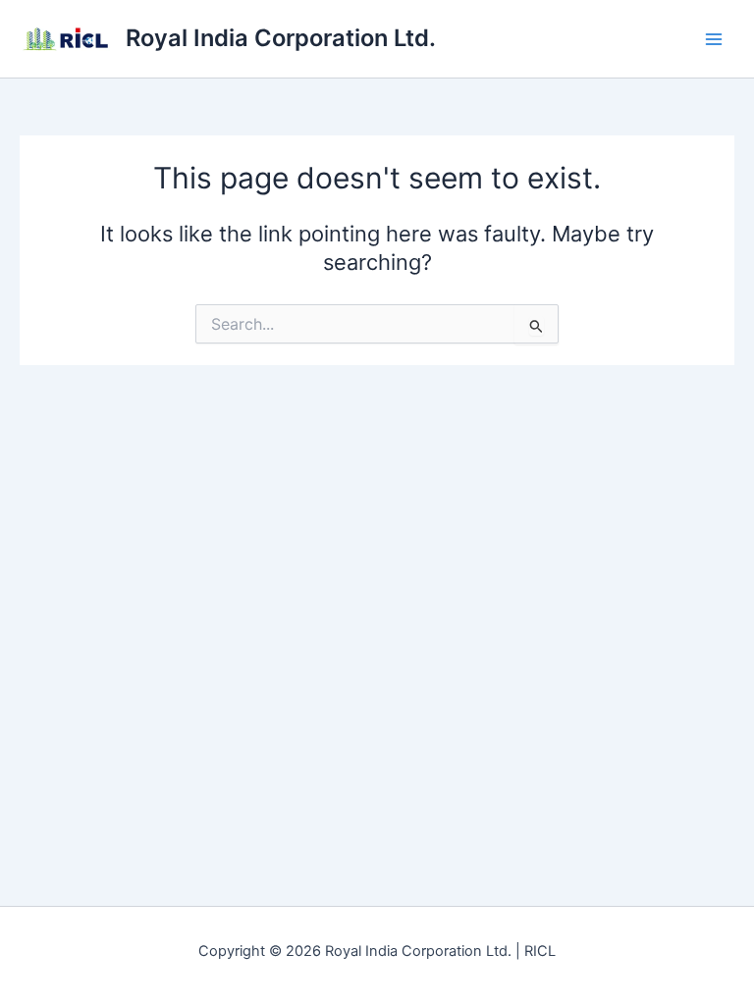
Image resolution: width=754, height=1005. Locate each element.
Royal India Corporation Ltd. (281, 38)
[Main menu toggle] (713, 39)
